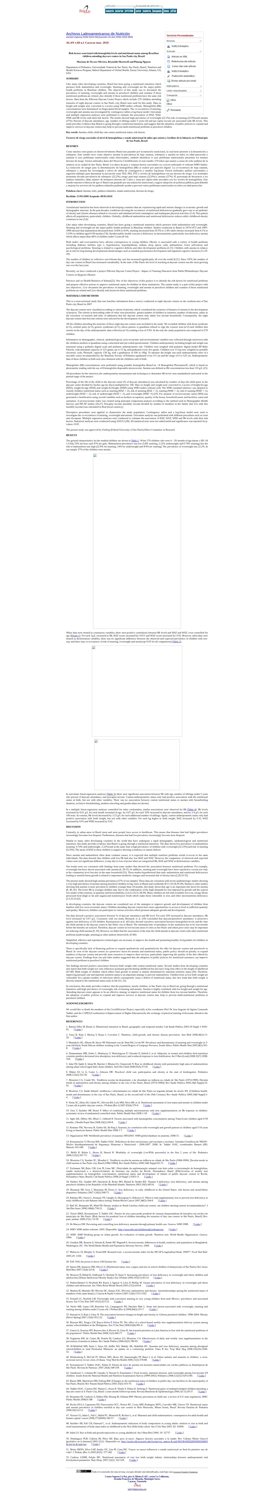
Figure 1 (75, 635)
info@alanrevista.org (137, 1489)
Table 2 (176, 641)
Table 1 (135, 440)
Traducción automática (183, 76)
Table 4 (192, 809)
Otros (173, 100)
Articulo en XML (179, 56)
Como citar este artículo (184, 66)
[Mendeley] (169, 100)
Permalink (176, 110)
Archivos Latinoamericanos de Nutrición (98, 34)
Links (78, 1029)
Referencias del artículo (183, 61)
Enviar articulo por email (183, 81)
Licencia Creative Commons (185, 1472)
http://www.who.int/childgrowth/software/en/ (141, 1229)
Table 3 (111, 794)
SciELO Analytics (180, 46)
